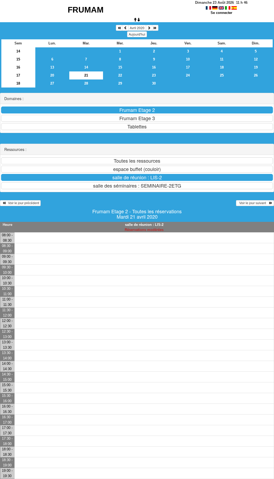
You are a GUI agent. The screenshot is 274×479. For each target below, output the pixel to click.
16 (18, 67)
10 (188, 59)
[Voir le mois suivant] (149, 28)
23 (154, 75)
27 (52, 83)
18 (222, 67)
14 (18, 51)
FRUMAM (86, 9)
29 (120, 83)
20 (52, 75)
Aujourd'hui (137, 34)
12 (256, 59)
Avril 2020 (137, 27)
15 (18, 59)
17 (188, 67)
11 (221, 59)
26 (256, 75)
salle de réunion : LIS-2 (144, 225)
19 (256, 67)
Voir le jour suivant (253, 203)
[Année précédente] (119, 28)
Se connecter (221, 13)
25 (222, 75)
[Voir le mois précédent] (125, 28)
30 (154, 83)
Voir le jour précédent (22, 203)
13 (52, 67)
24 (188, 75)
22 (120, 75)
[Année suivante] (155, 28)
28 (86, 83)
